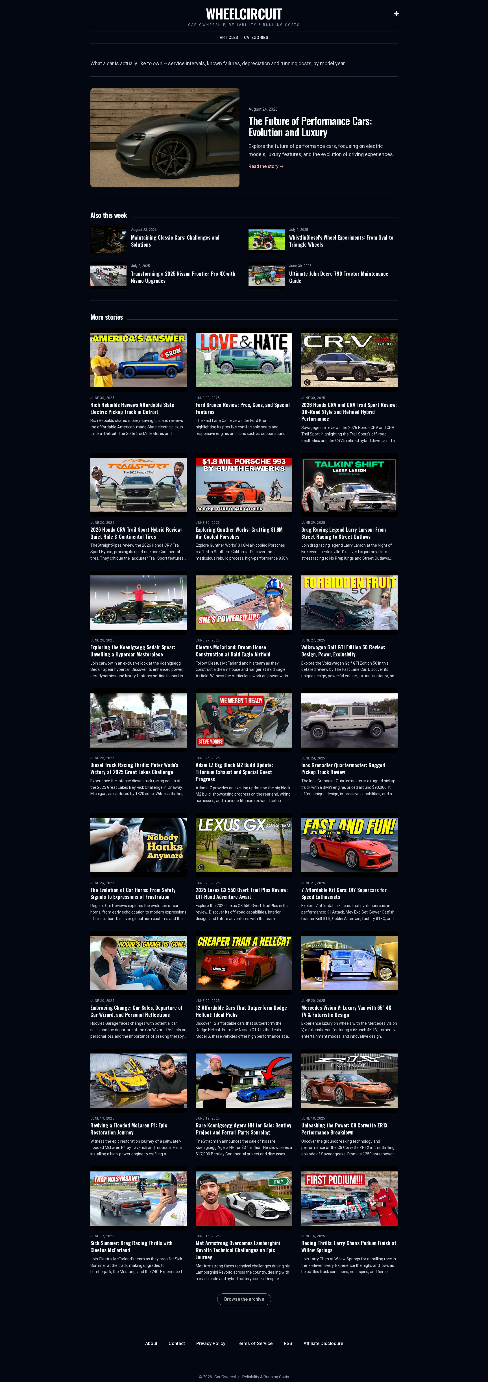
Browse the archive (244, 1299)
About (151, 1343)
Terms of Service (255, 1343)
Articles (229, 37)
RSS (288, 1343)
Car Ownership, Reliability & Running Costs (251, 1377)
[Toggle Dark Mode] (396, 13)
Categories (256, 37)
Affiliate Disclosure (323, 1343)
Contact (177, 1343)
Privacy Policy (210, 1343)
